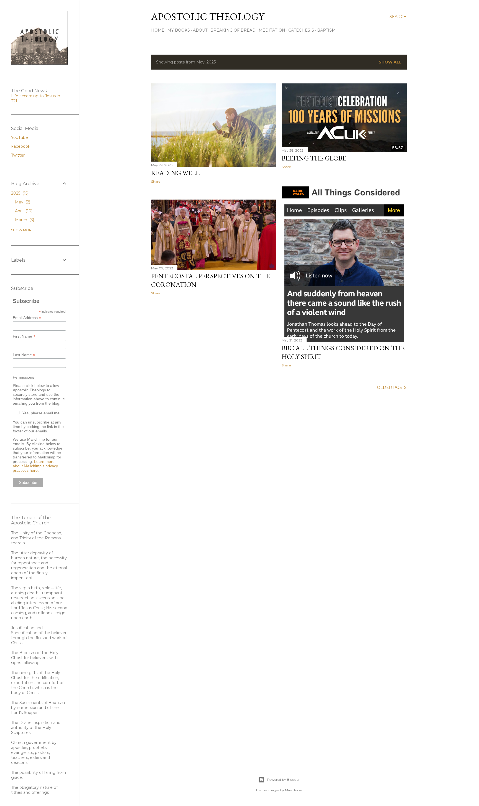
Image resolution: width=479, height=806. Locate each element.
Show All (390, 62)
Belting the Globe (314, 158)
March (24, 219)
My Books (178, 30)
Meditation (272, 30)
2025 (19, 193)
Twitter (18, 155)
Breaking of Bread (233, 30)
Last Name (24, 355)
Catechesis (301, 30)
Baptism (326, 30)
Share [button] (155, 181)
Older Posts (392, 387)
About (200, 30)
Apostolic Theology (207, 16)
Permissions (23, 377)
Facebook (20, 146)
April (23, 210)
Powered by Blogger (283, 779)
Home (157, 30)
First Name (24, 336)
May (22, 202)
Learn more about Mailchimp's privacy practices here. (35, 466)
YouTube (19, 137)
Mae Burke (293, 790)
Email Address (27, 317)
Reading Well (175, 173)
